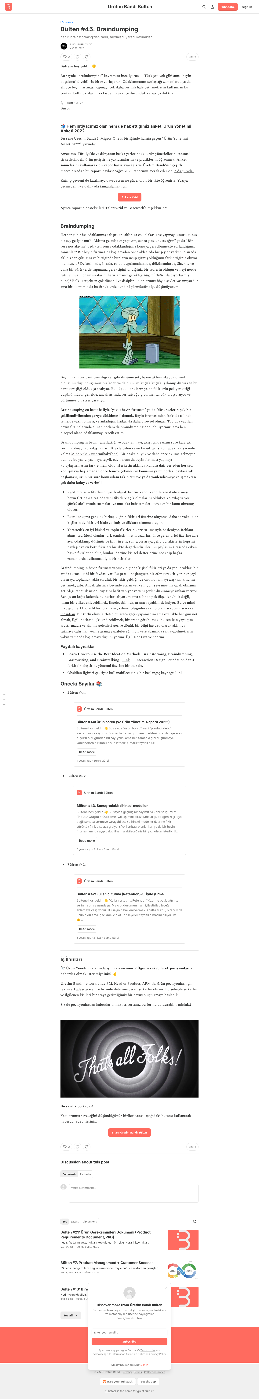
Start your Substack (120, 1381)
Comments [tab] (69, 1174)
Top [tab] (65, 1221)
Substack (110, 1391)
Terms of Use (147, 1350)
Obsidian (67, 614)
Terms (138, 1372)
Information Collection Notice (128, 1354)
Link (126, 660)
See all (68, 1315)
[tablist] (76, 1174)
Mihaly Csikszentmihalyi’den (94, 454)
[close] (166, 1288)
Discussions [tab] (89, 1221)
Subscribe (228, 7)
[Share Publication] (212, 7)
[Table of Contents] (4, 699)
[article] (129, 1242)
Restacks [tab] (85, 1174)
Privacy (127, 1372)
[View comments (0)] (77, 57)
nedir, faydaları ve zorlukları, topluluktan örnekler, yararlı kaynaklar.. (104, 1242)
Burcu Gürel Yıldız (81, 44)
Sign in (247, 7)
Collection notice (154, 1372)
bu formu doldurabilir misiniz (166, 1004)
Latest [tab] (75, 1221)
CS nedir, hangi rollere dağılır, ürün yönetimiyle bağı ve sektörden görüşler (109, 1268)
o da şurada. (184, 171)
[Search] (204, 7)
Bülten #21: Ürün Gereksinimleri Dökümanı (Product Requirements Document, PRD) (105, 1234)
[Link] (55, 129)
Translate (68, 21)
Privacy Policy (158, 1354)
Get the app (148, 1381)
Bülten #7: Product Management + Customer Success (107, 1263)
